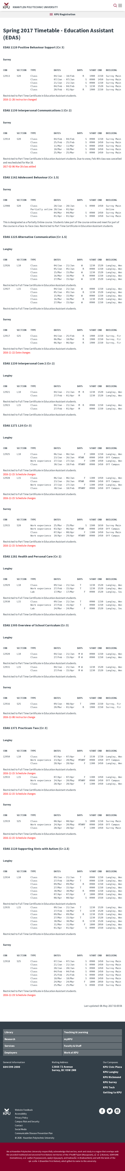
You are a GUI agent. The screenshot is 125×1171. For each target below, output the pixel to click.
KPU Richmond (112, 1077)
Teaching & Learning (76, 1032)
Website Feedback (24, 1109)
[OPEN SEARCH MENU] (115, 5)
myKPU (68, 1039)
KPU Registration (64, 14)
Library (9, 1032)
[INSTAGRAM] (117, 1111)
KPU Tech (109, 1087)
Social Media (21, 1129)
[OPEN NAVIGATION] (120, 5)
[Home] (6, 5)
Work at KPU (71, 1052)
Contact (19, 1125)
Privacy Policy (21, 1117)
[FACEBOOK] (102, 1111)
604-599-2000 (11, 1067)
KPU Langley (110, 1072)
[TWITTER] (110, 1111)
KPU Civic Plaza (112, 1067)
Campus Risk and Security (27, 1121)
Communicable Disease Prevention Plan (34, 1133)
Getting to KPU (112, 1092)
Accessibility (21, 1113)
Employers (11, 1052)
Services (9, 1046)
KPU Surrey (110, 1082)
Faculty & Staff (72, 1046)
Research (10, 1039)
